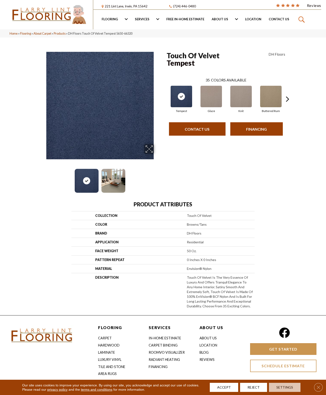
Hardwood (109, 345)
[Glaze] (211, 96)
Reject (253, 387)
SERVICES (160, 327)
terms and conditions (96, 389)
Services (142, 19)
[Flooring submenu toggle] (126, 19)
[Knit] (241, 96)
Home (14, 33)
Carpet (105, 338)
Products (60, 33)
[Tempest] (181, 96)
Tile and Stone (111, 367)
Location (253, 19)
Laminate (106, 352)
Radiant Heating (164, 360)
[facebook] (284, 333)
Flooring (110, 19)
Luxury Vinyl (109, 360)
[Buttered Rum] (271, 96)
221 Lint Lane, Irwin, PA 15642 (126, 6)
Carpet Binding (163, 345)
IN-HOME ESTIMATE (165, 338)
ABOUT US (211, 327)
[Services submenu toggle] (158, 19)
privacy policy (57, 389)
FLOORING (110, 327)
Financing (256, 129)
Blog (204, 352)
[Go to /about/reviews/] (298, 5)
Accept (224, 387)
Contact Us (279, 19)
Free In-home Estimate (185, 19)
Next (157, 178)
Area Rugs (107, 374)
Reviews (207, 360)
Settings (284, 387)
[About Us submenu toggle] (236, 19)
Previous (43, 178)
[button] (302, 19)
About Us (220, 19)
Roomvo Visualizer (167, 352)
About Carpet (42, 33)
